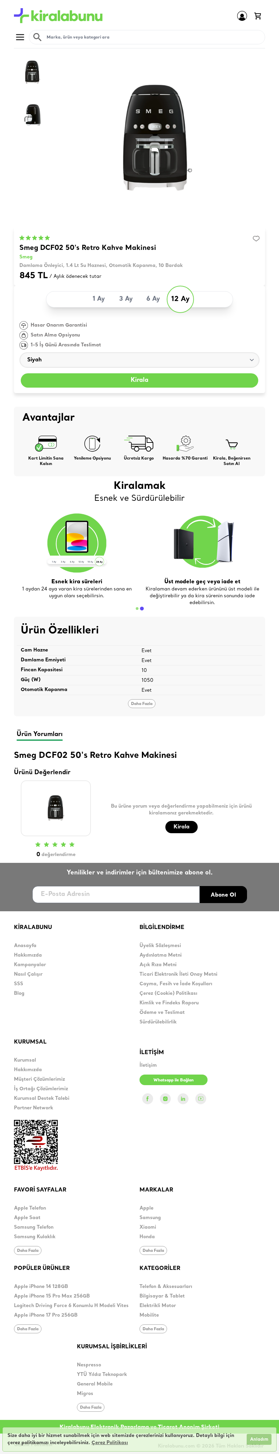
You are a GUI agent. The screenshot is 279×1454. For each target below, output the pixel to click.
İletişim (148, 1065)
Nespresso (89, 1365)
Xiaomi (148, 1227)
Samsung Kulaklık (34, 1237)
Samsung (150, 1218)
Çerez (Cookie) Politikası (168, 993)
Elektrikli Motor (158, 1306)
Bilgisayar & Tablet (162, 1296)
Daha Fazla (141, 703)
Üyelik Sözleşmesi (160, 946)
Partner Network (33, 1108)
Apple (146, 1208)
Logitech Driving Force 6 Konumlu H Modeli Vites (71, 1306)
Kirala (139, 380)
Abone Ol (223, 894)
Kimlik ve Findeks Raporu (169, 1003)
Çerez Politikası (110, 1443)
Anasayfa (25, 946)
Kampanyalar (30, 965)
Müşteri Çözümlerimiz (39, 1079)
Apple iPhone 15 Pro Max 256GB (52, 1296)
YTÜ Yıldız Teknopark (102, 1375)
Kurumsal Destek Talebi (41, 1098)
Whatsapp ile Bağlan (173, 1079)
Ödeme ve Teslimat (162, 1013)
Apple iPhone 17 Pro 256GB (46, 1315)
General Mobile (95, 1384)
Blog (19, 993)
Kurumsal (25, 1060)
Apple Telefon (30, 1208)
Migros (85, 1394)
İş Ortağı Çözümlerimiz (41, 1089)
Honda (147, 1237)
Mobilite (149, 1315)
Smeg (26, 257)
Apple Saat (27, 1218)
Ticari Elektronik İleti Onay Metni (178, 974)
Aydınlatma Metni (161, 955)
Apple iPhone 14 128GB (41, 1287)
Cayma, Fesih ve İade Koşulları (176, 984)
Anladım (259, 1439)
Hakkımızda (28, 955)
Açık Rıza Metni (158, 965)
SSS (18, 984)
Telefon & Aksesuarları (166, 1287)
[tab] (137, 608)
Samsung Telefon (33, 1227)
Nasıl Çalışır (28, 974)
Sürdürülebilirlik (158, 1022)
